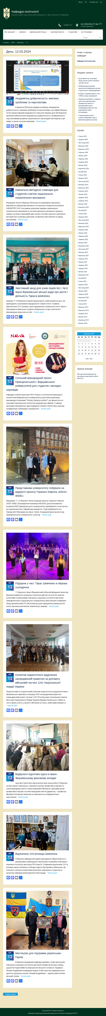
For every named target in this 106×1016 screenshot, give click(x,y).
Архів (80, 2)
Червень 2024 (83, 159)
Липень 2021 (82, 262)
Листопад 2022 (83, 220)
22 (92, 350)
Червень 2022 (83, 236)
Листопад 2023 (83, 181)
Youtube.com (93, 2)
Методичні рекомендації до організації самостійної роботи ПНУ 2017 (87, 376)
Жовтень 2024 (83, 146)
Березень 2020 (83, 297)
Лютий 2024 (82, 172)
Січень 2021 (82, 281)
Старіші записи (10, 994)
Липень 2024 (82, 155)
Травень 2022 (83, 239)
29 (92, 354)
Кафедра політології (25, 11)
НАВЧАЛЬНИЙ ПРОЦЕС (38, 32)
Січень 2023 (82, 214)
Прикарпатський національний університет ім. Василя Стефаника (50, 1013)
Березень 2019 (83, 320)
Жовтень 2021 (83, 252)
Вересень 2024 (83, 149)
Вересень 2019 (83, 310)
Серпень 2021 (83, 259)
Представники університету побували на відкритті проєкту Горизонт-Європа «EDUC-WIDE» (41, 492)
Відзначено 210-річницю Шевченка (36, 853)
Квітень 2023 (82, 204)
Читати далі (41, 121)
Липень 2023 (82, 194)
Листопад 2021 (83, 249)
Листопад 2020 (83, 288)
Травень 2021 (83, 268)
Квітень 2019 (82, 317)
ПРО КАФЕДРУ (9, 32)
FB (86, 2)
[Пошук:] (92, 37)
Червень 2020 (83, 294)
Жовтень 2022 (83, 223)
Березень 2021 (83, 275)
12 (82, 347)
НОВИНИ (22, 32)
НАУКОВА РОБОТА (57, 32)
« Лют (87, 359)
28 (89, 354)
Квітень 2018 (82, 323)
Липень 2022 (82, 233)
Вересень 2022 (83, 226)
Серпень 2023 (83, 191)
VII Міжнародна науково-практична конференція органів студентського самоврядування (89, 88)
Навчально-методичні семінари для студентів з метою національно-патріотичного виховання (36, 193)
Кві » (91, 359)
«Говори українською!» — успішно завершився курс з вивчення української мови (87, 118)
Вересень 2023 (83, 188)
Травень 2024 (83, 162)
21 (89, 350)
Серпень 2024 (83, 152)
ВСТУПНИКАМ (86, 32)
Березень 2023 (83, 207)
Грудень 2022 (83, 217)
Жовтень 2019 (83, 307)
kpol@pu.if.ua (68, 25)
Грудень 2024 (83, 139)
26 (82, 354)
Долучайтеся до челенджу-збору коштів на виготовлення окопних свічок (88, 81)
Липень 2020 (82, 291)
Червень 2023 (83, 197)
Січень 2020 (82, 304)
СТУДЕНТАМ (72, 32)
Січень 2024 (82, 175)
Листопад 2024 (83, 143)
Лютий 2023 (82, 210)
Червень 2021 (83, 265)
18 (79, 350)
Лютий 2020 (82, 301)
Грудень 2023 (83, 178)
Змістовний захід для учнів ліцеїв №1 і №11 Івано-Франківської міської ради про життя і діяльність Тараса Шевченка (41, 292)
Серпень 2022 (83, 230)
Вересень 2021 (83, 255)
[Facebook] (101, 2)
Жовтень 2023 (83, 185)
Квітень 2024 (82, 165)
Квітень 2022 (82, 243)
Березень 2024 (83, 168)
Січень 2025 (82, 136)
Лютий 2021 (82, 278)
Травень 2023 (83, 201)
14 (89, 347)
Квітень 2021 (82, 272)
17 (99, 347)
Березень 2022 (83, 246)
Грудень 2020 (83, 284)
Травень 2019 (83, 313)
